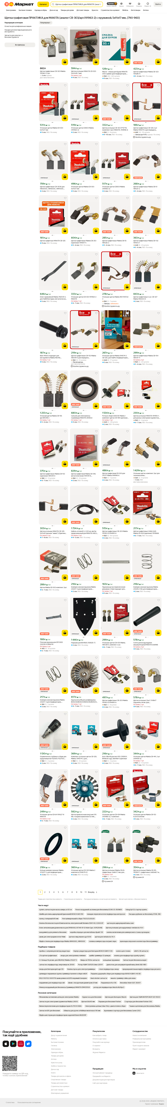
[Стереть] (100, 4)
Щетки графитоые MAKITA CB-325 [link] (52, 241)
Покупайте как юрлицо (101, 1042)
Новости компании (140, 1035)
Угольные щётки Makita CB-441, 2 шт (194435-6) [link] (146, 757)
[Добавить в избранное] (65, 29)
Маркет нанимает (139, 1049)
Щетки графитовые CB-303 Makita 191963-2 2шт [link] (52, 72)
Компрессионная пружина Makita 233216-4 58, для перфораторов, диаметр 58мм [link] (145, 588)
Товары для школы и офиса (61, 1076)
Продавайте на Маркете (101, 1076)
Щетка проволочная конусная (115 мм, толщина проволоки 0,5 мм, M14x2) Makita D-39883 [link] (83, 816)
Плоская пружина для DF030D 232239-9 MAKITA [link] (51, 643)
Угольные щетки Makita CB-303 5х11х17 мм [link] (51, 129)
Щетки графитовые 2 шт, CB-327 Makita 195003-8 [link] (145, 298)
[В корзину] (64, 62)
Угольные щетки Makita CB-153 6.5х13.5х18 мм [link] (144, 815)
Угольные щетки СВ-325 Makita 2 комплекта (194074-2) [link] (83, 871)
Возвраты (96, 1049)
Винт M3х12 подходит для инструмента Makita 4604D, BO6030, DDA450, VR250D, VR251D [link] (53, 357)
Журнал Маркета (99, 1052)
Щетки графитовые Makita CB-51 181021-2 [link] (145, 188)
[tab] (11, 10)
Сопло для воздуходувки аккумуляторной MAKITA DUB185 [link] (145, 644)
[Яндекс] (161, 1104)
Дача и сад (55, 1069)
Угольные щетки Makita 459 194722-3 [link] (115, 298)
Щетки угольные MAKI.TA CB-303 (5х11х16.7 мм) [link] (83, 72)
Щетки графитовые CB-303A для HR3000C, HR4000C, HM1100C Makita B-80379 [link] (52, 188)
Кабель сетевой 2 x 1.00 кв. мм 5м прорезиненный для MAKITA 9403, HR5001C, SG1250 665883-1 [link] (84, 532)
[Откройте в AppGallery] (21, 1046)
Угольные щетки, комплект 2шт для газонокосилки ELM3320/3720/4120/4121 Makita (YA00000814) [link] (146, 474)
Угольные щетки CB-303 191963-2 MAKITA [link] (83, 298)
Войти (158, 4)
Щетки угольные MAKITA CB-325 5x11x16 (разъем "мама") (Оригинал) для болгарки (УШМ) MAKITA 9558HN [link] (53, 532)
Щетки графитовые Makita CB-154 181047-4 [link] (145, 357)
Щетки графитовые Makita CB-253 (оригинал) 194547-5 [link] (83, 242)
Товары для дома (57, 1056)
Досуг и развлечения (59, 1035)
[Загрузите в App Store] (6, 1046)
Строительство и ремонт (60, 1086)
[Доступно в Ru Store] (28, 1046)
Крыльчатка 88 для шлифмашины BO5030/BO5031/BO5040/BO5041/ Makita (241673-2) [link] (84, 701)
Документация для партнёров (104, 1080)
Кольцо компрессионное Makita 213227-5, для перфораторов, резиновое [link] (51, 871)
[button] (45, 22)
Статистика (10, 1102)
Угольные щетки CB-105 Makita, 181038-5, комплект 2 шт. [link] (113, 644)
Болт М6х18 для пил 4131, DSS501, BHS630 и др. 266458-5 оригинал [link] (114, 757)
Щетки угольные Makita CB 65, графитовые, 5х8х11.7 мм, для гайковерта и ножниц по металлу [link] (114, 871)
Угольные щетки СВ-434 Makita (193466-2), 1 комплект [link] (113, 815)
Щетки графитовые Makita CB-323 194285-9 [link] (145, 73)
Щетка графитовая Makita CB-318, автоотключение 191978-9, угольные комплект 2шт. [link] (83, 475)
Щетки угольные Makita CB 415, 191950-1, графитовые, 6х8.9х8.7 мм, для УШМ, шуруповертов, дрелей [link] (146, 871)
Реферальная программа (142, 1039)
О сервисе (96, 1046)
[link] (55, 909)
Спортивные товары (58, 1079)
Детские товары (57, 1090)
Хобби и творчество (58, 1066)
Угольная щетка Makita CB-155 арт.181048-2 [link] (51, 417)
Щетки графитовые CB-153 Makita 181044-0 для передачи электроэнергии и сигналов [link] (83, 357)
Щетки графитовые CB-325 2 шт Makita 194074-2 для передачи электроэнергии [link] (145, 129)
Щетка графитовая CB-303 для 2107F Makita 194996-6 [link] (113, 474)
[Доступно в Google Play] (13, 1046)
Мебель (54, 1039)
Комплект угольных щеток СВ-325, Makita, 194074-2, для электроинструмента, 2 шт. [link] (84, 758)
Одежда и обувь (57, 1052)
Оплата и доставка (99, 1039)
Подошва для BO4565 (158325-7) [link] (83, 643)
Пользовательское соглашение (29, 1102)
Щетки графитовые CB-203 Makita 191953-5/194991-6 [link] (115, 532)
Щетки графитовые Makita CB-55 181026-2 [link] (114, 242)
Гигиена (54, 1046)
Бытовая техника (57, 1042)
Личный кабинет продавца (102, 1073)
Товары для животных (59, 1083)
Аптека (53, 1059)
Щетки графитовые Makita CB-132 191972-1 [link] (145, 242)
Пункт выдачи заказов (141, 1046)
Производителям (139, 1042)
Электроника (56, 1049)
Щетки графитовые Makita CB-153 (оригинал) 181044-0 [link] (52, 475)
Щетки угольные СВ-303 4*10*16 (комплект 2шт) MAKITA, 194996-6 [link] (115, 129)
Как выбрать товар (99, 1035)
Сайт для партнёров (100, 1083)
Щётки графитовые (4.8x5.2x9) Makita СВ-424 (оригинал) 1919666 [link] (146, 532)
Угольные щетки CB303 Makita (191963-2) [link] (82, 129)
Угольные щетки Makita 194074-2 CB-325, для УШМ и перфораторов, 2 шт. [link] (115, 357)
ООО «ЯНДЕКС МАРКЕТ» (155, 1101)
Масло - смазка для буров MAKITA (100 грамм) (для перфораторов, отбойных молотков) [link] (114, 73)
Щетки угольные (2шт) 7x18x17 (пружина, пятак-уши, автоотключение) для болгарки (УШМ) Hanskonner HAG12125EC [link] (145, 701)
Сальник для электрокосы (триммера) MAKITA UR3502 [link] (81, 417)
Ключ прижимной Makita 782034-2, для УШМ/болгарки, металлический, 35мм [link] (53, 298)
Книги (53, 1073)
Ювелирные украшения (60, 1093)
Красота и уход (56, 1063)
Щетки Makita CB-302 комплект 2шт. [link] (53, 587)
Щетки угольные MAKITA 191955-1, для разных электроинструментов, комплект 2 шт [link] (146, 417)
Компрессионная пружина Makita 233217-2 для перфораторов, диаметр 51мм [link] (83, 588)
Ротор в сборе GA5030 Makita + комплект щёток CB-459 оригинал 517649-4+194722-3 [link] (114, 417)
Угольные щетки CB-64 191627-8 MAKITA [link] (52, 815)
